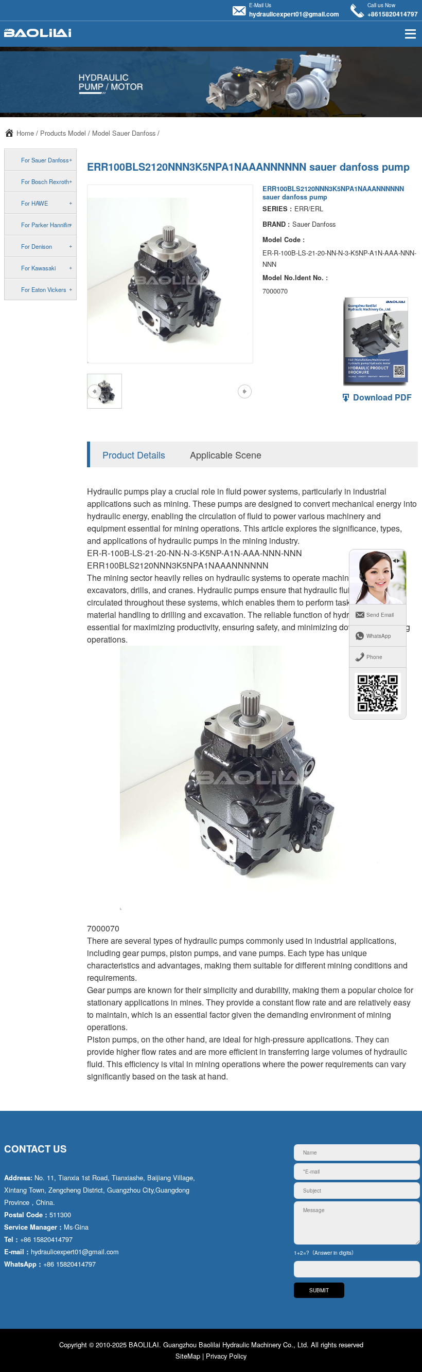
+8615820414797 (392, 14)
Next (244, 391)
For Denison (36, 246)
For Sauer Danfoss (45, 160)
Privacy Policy (226, 1356)
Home (25, 133)
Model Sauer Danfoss (123, 133)
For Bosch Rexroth (45, 181)
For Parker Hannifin (46, 225)
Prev (94, 391)
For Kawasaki (38, 268)
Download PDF (381, 397)
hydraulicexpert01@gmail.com (294, 14)
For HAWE (34, 203)
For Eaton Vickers (43, 289)
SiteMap (187, 1356)
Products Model (63, 133)
